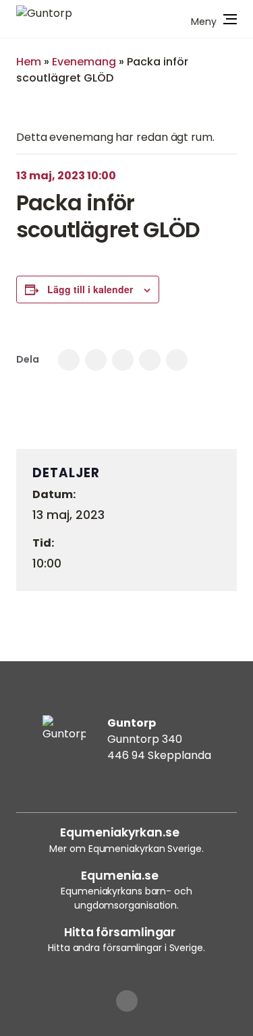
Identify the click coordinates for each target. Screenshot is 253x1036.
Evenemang (84, 61)
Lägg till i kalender (90, 289)
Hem (28, 61)
